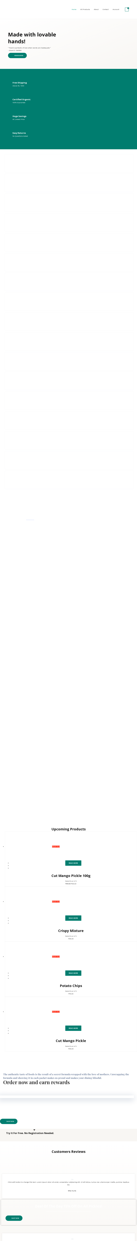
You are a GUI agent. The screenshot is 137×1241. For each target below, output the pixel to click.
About (96, 9)
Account (116, 9)
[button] (17, 55)
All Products (85, 9)
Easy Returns (19, 133)
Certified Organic (21, 99)
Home (74, 9)
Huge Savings (19, 116)
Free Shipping (20, 82)
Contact (106, 9)
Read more (73, 863)
